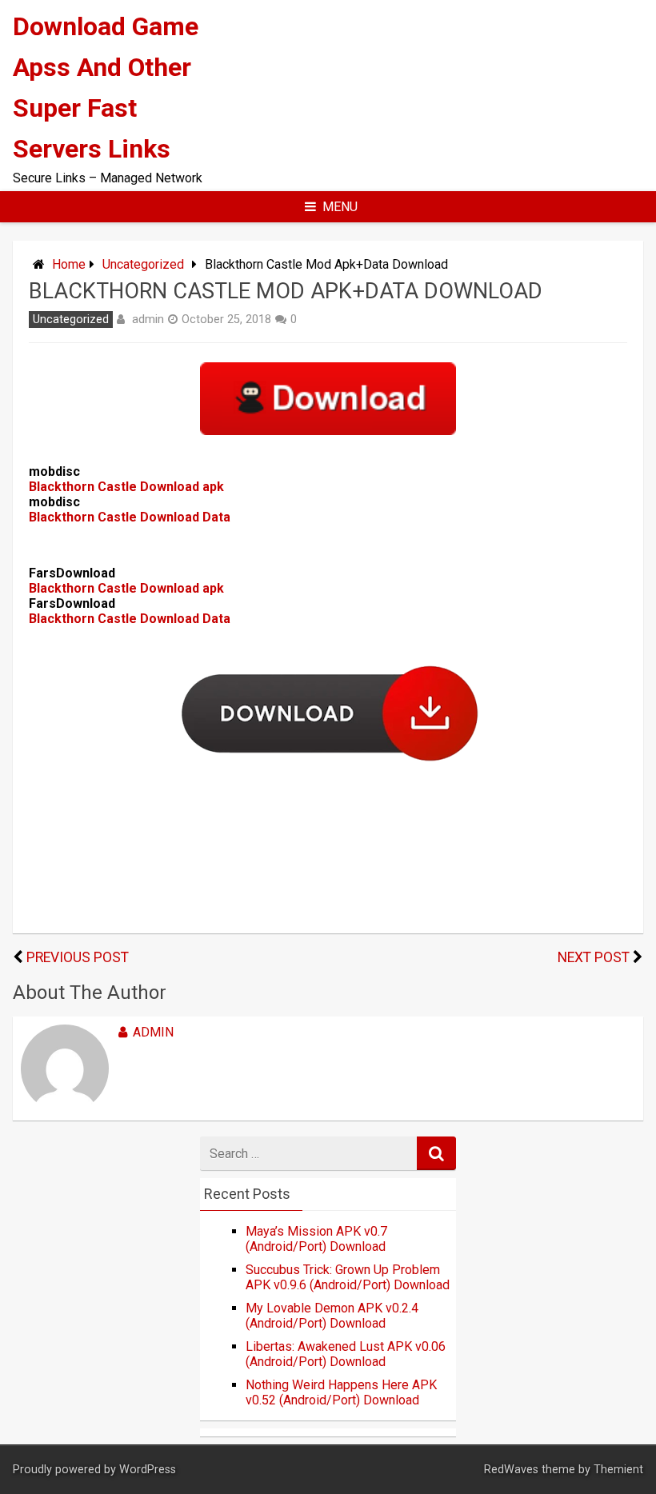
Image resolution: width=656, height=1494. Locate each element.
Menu (340, 206)
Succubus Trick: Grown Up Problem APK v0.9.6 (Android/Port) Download (348, 1277)
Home (69, 264)
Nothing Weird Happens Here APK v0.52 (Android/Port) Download (341, 1392)
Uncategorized (143, 264)
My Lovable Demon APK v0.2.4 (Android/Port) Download (332, 1315)
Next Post (594, 957)
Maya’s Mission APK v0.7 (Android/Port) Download (316, 1239)
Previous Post (77, 957)
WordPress (147, 1469)
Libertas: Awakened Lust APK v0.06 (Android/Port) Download (346, 1354)
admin (148, 319)
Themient (618, 1469)
